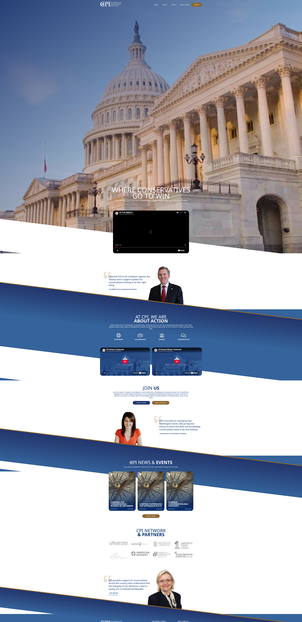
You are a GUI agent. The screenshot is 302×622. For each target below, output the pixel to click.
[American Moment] (140, 554)
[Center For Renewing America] (162, 544)
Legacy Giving (184, 5)
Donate (196, 5)
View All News (151, 516)
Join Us (174, 5)
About (164, 5)
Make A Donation (160, 403)
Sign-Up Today (141, 403)
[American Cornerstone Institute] (162, 555)
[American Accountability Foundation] (118, 556)
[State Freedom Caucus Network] (183, 554)
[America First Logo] (183, 544)
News (156, 5)
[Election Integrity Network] (118, 543)
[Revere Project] (140, 543)
